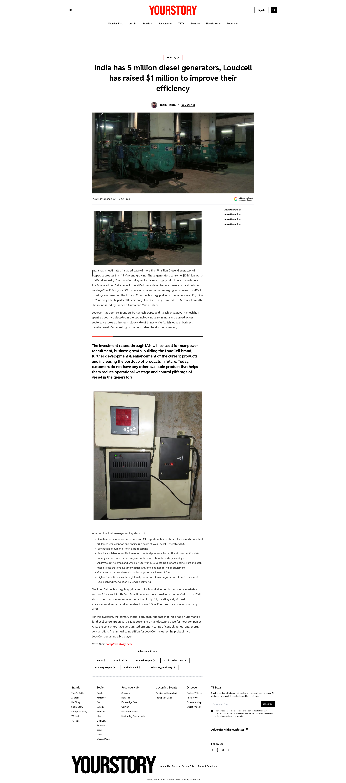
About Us (165, 766)
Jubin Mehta (167, 105)
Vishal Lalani (131, 667)
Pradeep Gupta (103, 667)
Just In (99, 660)
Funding (171, 57)
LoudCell (119, 660)
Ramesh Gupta (144, 660)
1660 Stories (188, 104)
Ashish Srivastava (174, 660)
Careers (176, 766)
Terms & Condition (207, 766)
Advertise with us (146, 651)
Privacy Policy (189, 766)
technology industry (160, 667)
